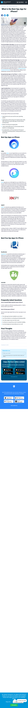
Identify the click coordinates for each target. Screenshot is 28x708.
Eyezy (2, 182)
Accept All (14, 705)
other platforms (14, 376)
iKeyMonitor (3, 254)
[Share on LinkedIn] (8, 15)
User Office (21, 2)
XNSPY (2, 207)
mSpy (7, 153)
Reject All (8, 701)
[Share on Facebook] (2, 15)
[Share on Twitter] (5, 15)
